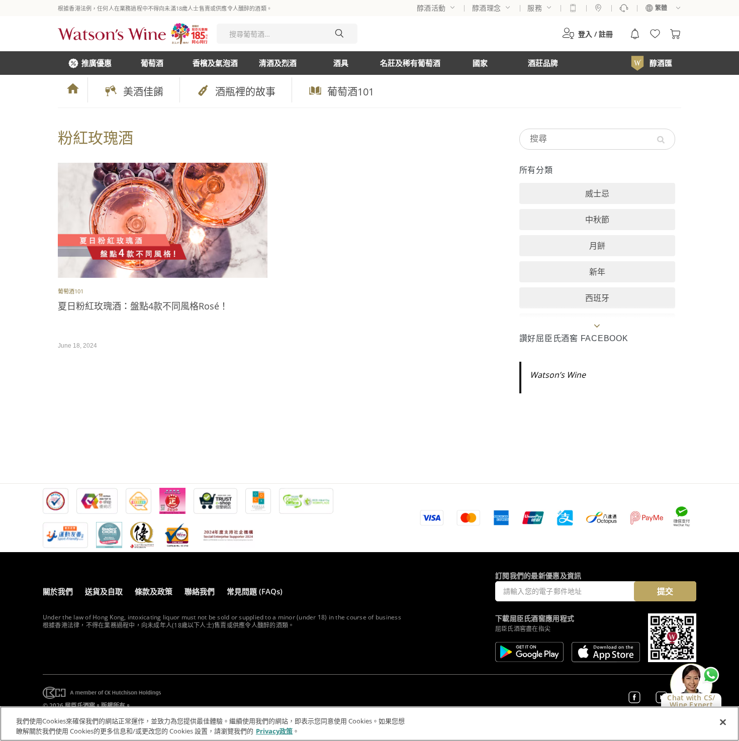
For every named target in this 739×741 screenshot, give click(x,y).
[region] (369, 723)
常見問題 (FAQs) (255, 591)
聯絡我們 (199, 591)
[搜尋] (339, 34)
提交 (665, 591)
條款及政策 (153, 591)
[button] (587, 34)
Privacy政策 (274, 730)
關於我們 (58, 591)
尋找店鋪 (598, 8)
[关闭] (723, 722)
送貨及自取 (104, 591)
